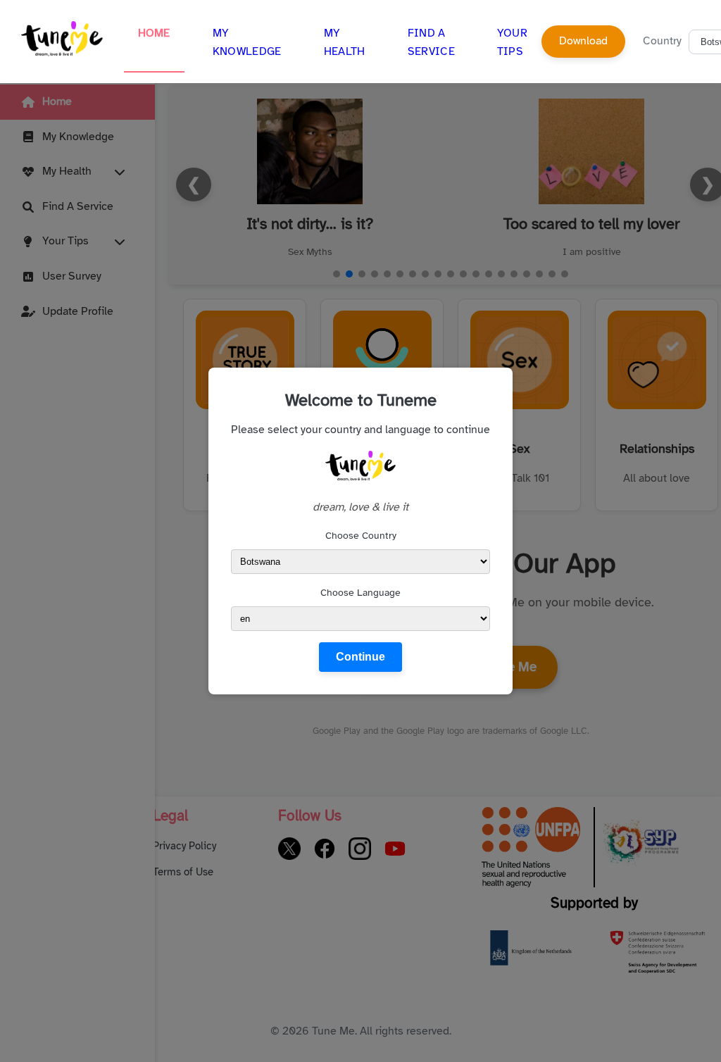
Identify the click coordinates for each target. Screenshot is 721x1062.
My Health (344, 42)
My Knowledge (247, 42)
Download (583, 41)
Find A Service (431, 42)
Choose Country (360, 536)
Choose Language (360, 593)
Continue (360, 657)
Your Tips (512, 42)
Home (154, 33)
